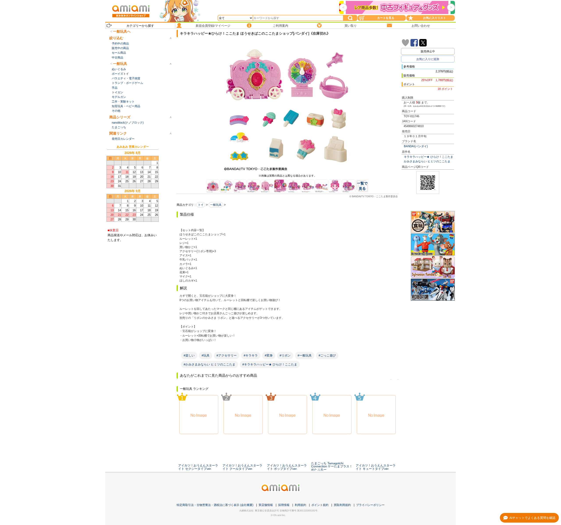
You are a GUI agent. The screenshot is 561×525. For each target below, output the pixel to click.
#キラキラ (251, 355)
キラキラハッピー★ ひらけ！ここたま (428, 156)
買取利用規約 (342, 505)
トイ (201, 204)
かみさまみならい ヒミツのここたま (427, 161)
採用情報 (283, 505)
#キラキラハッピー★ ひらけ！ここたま (269, 364)
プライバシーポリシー (370, 505)
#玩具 (205, 355)
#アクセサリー (227, 355)
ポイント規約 (319, 505)
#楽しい (189, 355)
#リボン (285, 355)
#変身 (269, 355)
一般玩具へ (122, 31)
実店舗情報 (266, 505)
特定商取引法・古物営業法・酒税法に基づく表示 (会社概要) (215, 505)
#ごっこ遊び (327, 355)
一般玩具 (216, 204)
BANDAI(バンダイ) (416, 146)
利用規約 (300, 505)
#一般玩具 (305, 355)
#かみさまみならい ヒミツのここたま (209, 364)
